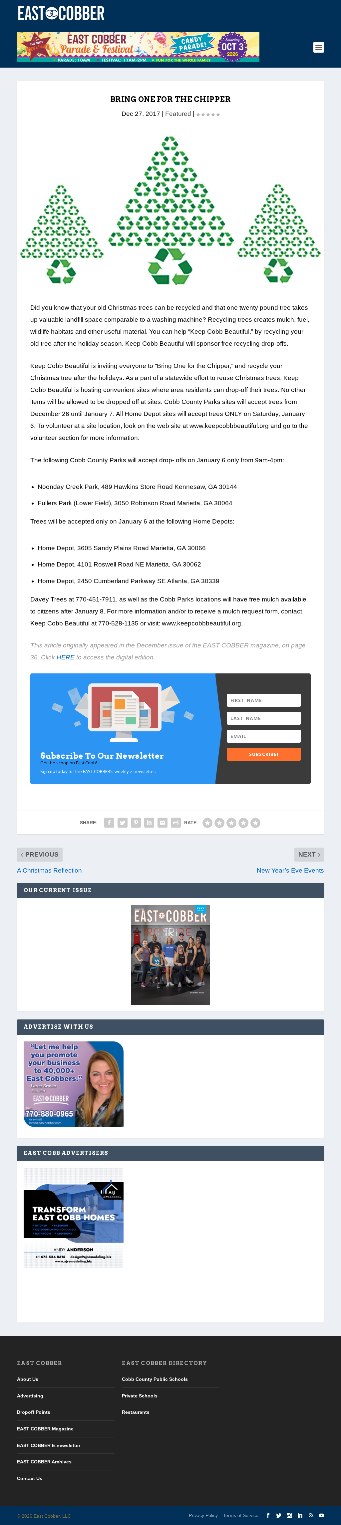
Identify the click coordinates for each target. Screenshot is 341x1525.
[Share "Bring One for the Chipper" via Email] (162, 822)
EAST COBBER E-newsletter (48, 1445)
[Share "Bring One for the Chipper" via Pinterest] (136, 822)
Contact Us (29, 1478)
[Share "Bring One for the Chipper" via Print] (175, 822)
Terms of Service (240, 1515)
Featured (178, 113)
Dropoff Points (33, 1412)
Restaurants (136, 1412)
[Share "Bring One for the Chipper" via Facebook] (109, 822)
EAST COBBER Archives (44, 1461)
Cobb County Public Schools (155, 1379)
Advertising (30, 1395)
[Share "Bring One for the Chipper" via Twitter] (122, 822)
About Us (27, 1379)
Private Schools (140, 1395)
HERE (66, 657)
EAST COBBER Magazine (45, 1428)
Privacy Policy (203, 1515)
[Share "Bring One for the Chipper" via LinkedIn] (149, 822)
